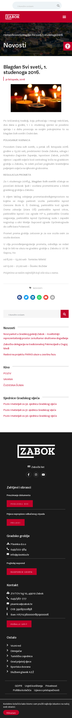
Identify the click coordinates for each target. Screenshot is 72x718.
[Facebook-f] (28, 474)
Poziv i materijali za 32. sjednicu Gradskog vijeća (30, 403)
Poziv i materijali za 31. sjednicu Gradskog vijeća (29, 409)
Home (6, 34)
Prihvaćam (11, 712)
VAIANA (8, 378)
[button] (67, 46)
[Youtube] (43, 474)
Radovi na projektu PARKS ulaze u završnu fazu (29, 354)
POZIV (7, 373)
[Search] (58, 5)
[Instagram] (36, 474)
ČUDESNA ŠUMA (13, 384)
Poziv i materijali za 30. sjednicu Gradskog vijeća (30, 415)
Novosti (16, 34)
